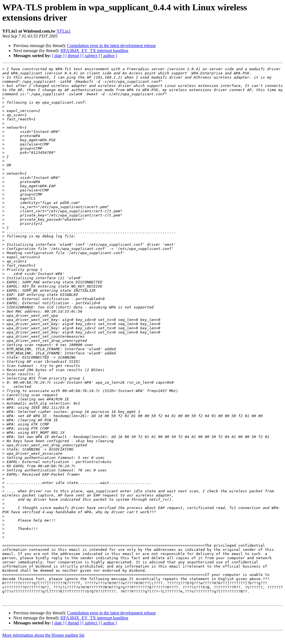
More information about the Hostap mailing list (43, 635)
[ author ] (109, 55)
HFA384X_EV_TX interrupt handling (94, 50)
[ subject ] (91, 55)
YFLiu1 (63, 31)
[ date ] (58, 55)
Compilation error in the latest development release (111, 45)
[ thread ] (73, 55)
